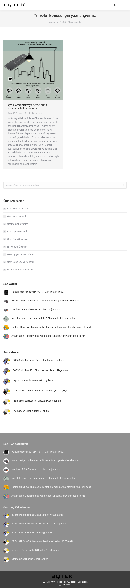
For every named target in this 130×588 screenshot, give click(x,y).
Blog (10, 113)
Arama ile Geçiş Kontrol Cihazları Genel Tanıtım (37, 400)
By (36, 113)
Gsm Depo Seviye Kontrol (20, 262)
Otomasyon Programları (20, 269)
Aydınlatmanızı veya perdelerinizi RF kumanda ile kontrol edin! (30, 106)
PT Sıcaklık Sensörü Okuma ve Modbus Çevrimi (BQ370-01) (43, 390)
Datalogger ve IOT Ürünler (20, 254)
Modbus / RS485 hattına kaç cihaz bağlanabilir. (36, 309)
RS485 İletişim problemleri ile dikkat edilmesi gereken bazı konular (45, 300)
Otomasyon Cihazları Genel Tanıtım (31, 411)
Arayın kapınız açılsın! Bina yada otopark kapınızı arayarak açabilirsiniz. (48, 335)
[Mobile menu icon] (123, 5)
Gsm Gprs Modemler (18, 231)
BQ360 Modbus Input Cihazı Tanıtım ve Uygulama (38, 360)
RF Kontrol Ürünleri (21, 113)
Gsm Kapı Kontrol (16, 216)
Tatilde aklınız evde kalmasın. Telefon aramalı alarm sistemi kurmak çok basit (51, 327)
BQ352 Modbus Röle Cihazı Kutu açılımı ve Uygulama (40, 370)
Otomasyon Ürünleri (17, 224)
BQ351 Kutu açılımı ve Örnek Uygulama (33, 380)
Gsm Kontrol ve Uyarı (18, 208)
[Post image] (6, 292)
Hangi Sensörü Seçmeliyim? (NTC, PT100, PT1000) (37, 291)
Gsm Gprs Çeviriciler (17, 239)
